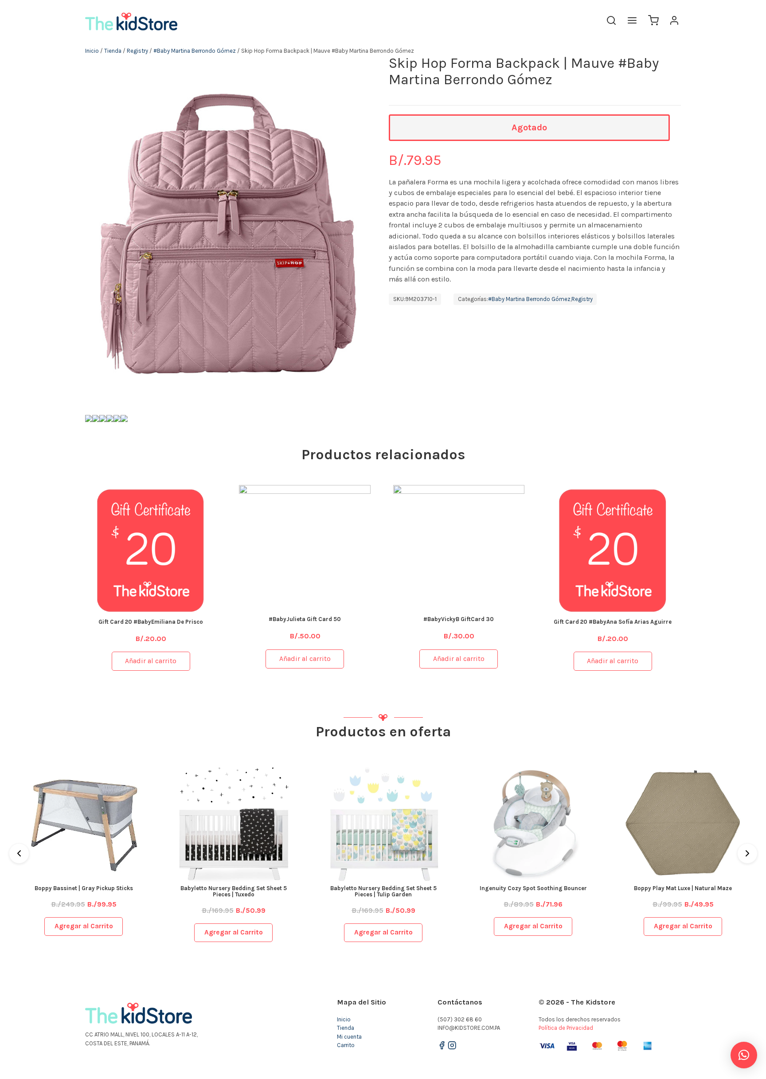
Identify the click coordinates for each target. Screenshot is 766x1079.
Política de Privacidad (566, 1027)
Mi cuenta (349, 1036)
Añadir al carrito (150, 661)
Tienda (112, 50)
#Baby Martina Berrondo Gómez (194, 50)
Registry (137, 50)
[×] (744, 1055)
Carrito (346, 1045)
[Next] (747, 853)
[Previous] (19, 853)
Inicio (92, 50)
